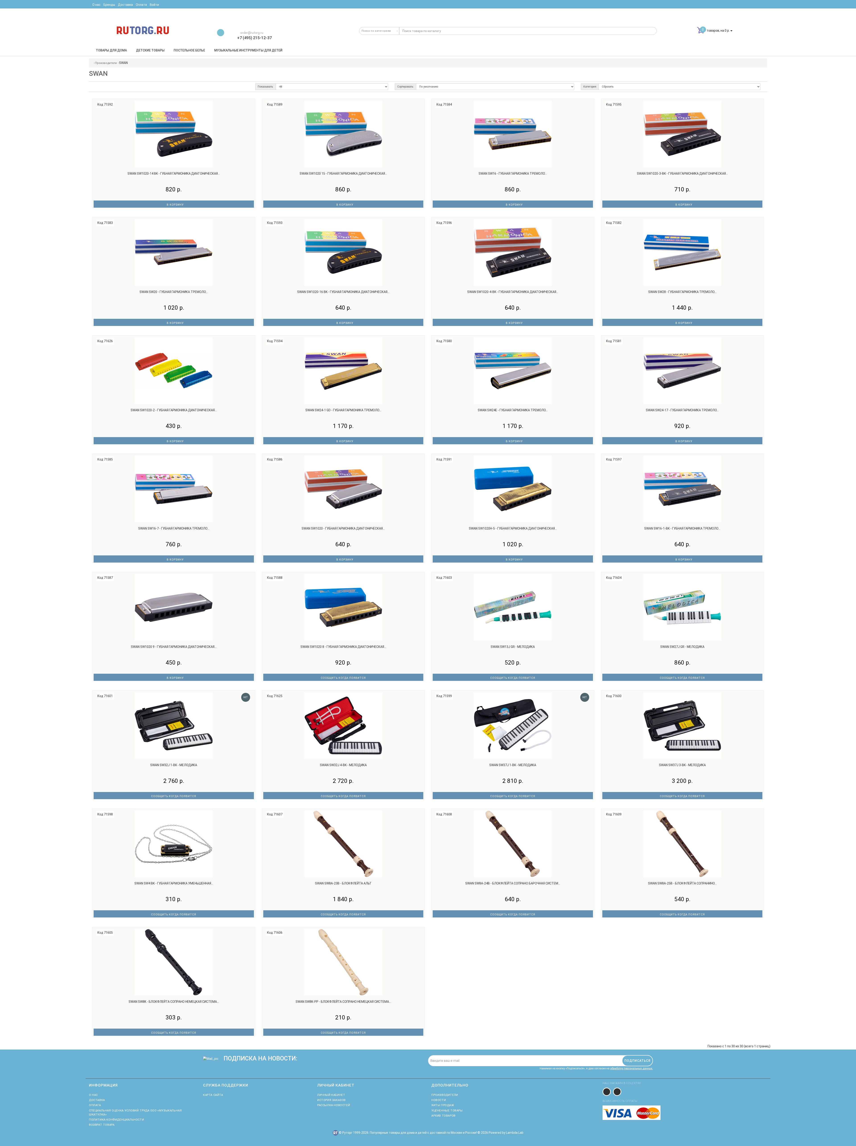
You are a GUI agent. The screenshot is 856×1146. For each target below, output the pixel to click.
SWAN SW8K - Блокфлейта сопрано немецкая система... (174, 1001)
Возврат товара (101, 1124)
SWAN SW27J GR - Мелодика (682, 647)
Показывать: (266, 86)
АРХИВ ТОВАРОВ (443, 1115)
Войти (154, 4)
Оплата (95, 1105)
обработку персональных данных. (631, 1068)
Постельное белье (189, 50)
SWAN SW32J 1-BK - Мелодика (173, 765)
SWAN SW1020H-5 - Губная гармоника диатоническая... (513, 528)
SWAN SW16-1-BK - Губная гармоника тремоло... (682, 528)
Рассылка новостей (333, 1105)
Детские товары (150, 50)
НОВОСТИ (438, 1100)
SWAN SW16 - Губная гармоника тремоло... (513, 173)
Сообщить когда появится (343, 677)
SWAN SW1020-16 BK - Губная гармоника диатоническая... (343, 292)
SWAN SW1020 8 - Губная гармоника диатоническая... (343, 647)
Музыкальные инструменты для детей (248, 50)
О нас (93, 1095)
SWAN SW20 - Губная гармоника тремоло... (174, 292)
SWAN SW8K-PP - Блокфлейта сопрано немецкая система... (343, 1001)
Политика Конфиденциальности (116, 1119)
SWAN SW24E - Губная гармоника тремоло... (513, 410)
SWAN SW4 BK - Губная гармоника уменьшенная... (173, 883)
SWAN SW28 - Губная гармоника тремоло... (682, 292)
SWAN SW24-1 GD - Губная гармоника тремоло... (343, 410)
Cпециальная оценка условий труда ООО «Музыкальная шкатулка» (135, 1112)
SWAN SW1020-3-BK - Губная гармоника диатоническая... (682, 173)
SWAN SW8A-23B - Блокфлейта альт (343, 883)
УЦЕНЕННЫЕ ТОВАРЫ (447, 1110)
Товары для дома (111, 50)
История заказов (331, 1100)
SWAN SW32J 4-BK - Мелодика (343, 765)
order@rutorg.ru (251, 33)
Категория (589, 86)
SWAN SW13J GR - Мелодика (513, 647)
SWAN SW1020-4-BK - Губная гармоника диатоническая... (512, 292)
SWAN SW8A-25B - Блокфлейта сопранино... (682, 883)
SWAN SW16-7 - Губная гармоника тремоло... (173, 528)
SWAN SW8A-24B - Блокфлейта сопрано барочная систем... (512, 883)
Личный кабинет (331, 1095)
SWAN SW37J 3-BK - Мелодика (682, 765)
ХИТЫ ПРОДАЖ (442, 1105)
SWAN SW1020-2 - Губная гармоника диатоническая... (174, 410)
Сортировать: (405, 86)
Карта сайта (213, 1095)
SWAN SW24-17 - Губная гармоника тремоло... (682, 410)
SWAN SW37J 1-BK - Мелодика (512, 765)
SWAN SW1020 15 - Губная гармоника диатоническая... (343, 173)
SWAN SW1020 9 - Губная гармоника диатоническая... (173, 647)
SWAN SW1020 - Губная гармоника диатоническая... (343, 528)
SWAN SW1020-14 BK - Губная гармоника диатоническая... (174, 173)
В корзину (175, 204)
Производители (106, 63)
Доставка (97, 1100)
